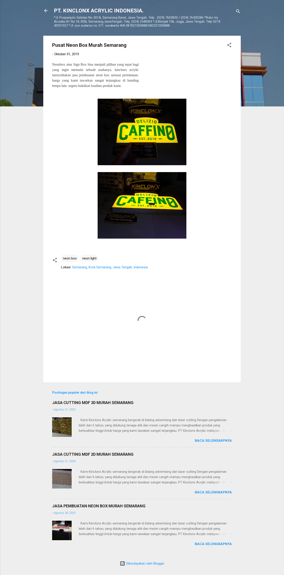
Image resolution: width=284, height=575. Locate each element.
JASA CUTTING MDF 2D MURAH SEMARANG (93, 454)
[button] (229, 45)
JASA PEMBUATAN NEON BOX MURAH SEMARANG (99, 506)
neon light (89, 258)
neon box (70, 258)
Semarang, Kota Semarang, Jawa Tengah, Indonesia (110, 267)
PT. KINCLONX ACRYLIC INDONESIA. (99, 11)
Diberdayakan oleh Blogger (144, 563)
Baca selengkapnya (213, 441)
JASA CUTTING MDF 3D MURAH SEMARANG (93, 402)
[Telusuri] (238, 12)
